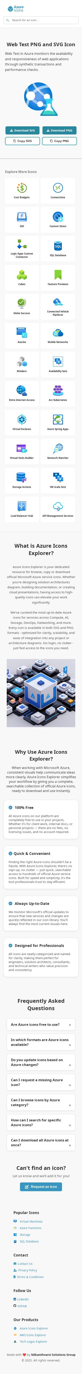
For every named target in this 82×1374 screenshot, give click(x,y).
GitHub (22, 1306)
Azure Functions (30, 1228)
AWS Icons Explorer (33, 1335)
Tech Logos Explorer (33, 1341)
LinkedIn (23, 1299)
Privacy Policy (27, 1270)
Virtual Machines (31, 1221)
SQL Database (29, 1241)
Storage (25, 1235)
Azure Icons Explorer (34, 1328)
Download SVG (24, 130)
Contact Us (25, 1264)
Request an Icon (44, 1186)
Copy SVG (24, 141)
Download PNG (61, 130)
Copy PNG (61, 141)
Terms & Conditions (30, 1277)
